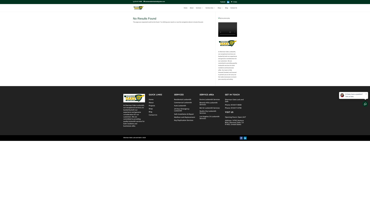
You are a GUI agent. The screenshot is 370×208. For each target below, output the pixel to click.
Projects (152, 105)
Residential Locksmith (182, 99)
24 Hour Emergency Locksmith (181, 110)
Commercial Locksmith (183, 102)
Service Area (209, 8)
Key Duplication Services (183, 120)
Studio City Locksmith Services (208, 112)
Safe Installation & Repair (184, 114)
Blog (226, 8)
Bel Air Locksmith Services (210, 108)
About (191, 8)
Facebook (222, 2)
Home (185, 8)
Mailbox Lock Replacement (184, 117)
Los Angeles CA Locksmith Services (209, 117)
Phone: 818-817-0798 (233, 108)
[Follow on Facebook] (241, 138)
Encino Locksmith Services (210, 99)
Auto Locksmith (180, 105)
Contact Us (233, 8)
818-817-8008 (138, 1)
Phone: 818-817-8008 (233, 105)
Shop (219, 8)
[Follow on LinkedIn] (245, 138)
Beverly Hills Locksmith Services (209, 103)
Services (198, 8)
